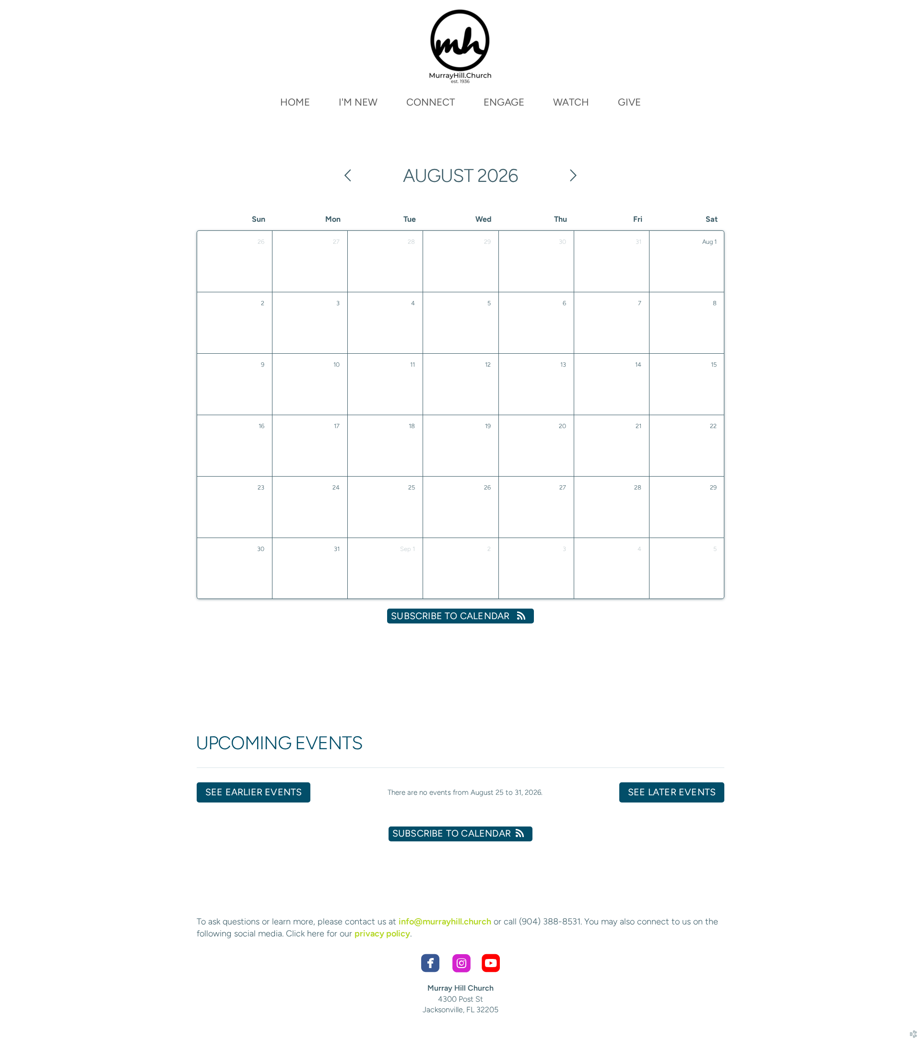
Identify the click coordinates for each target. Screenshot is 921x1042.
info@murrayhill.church (445, 921)
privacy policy (382, 933)
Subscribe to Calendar (451, 616)
